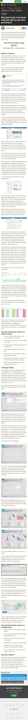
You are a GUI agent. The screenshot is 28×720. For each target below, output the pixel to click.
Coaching (11, 705)
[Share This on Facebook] (24, 28)
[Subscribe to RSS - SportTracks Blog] (2, 5)
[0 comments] (21, 28)
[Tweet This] (26, 28)
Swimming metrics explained (12, 682)
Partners (7, 713)
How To (3, 8)
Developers (12, 713)
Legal (12, 715)
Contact (20, 713)
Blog (9, 5)
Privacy (15, 715)
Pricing (22, 705)
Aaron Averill (10, 28)
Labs (17, 713)
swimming (9, 8)
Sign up (18, 1)
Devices (18, 705)
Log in (24, 1)
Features (6, 705)
